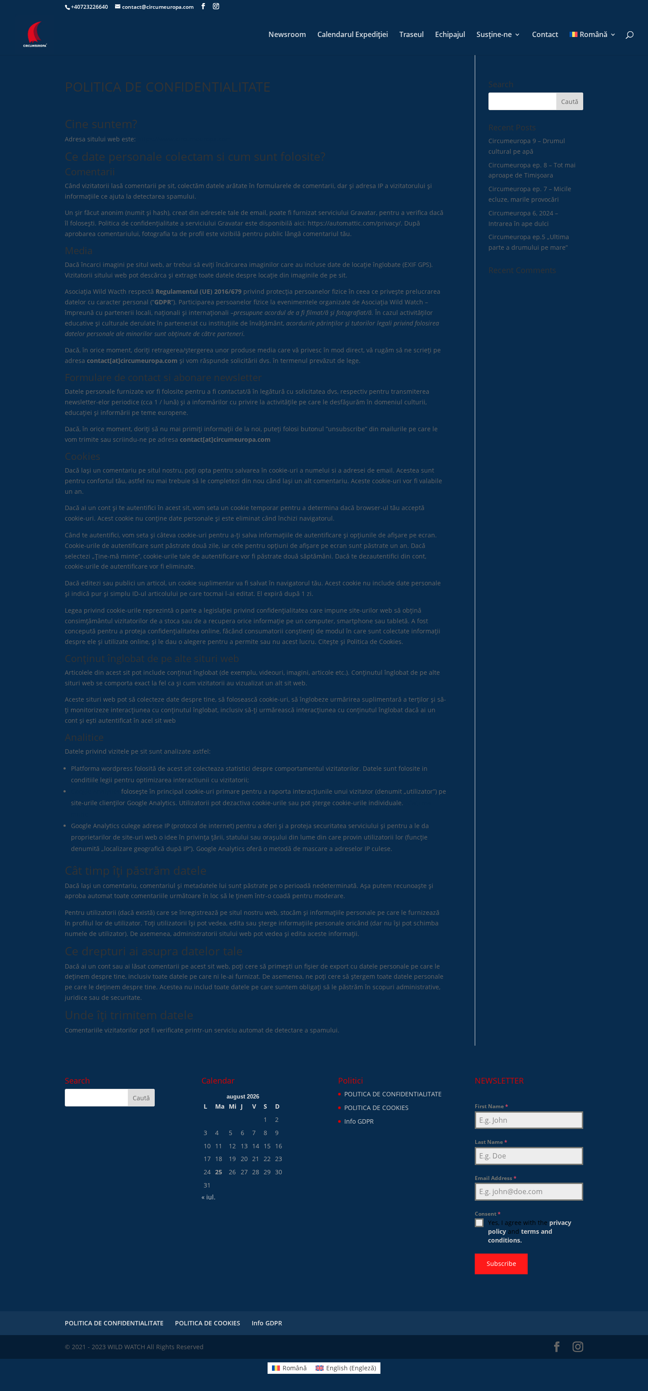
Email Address (496, 1178)
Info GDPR (359, 1121)
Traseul (411, 35)
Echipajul (450, 35)
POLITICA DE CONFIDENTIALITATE (393, 1094)
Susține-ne (494, 35)
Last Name (491, 1142)
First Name (491, 1106)
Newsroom (287, 35)
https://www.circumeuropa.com (183, 139)
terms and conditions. (520, 1235)
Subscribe (501, 1263)
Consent (488, 1213)
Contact (545, 35)
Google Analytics (95, 791)
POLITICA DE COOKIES (376, 1107)
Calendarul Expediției (352, 35)
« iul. (208, 1197)
